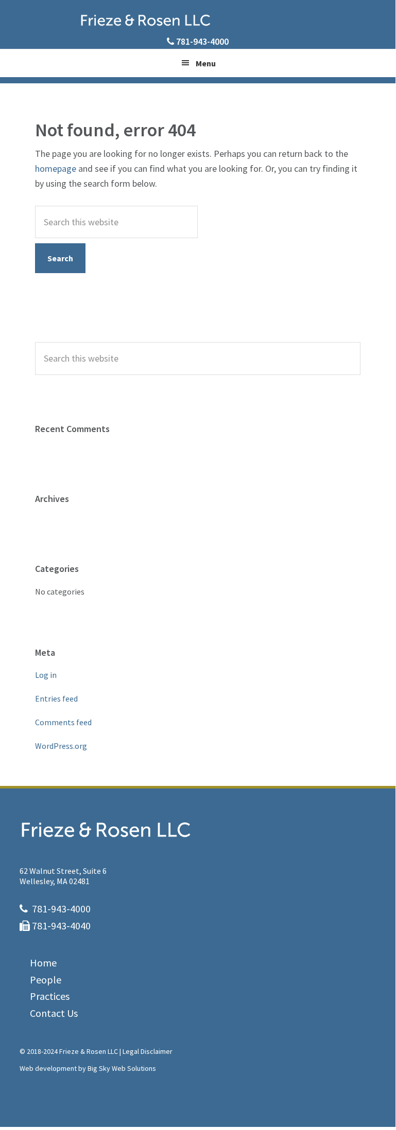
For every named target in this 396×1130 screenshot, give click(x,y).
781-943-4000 (202, 41)
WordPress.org (61, 746)
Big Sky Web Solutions (122, 1068)
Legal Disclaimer (148, 1051)
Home (43, 962)
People (45, 979)
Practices (50, 996)
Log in (46, 675)
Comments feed (63, 722)
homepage (55, 168)
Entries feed (56, 698)
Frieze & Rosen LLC (197, 20)
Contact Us (54, 1013)
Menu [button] (206, 63)
